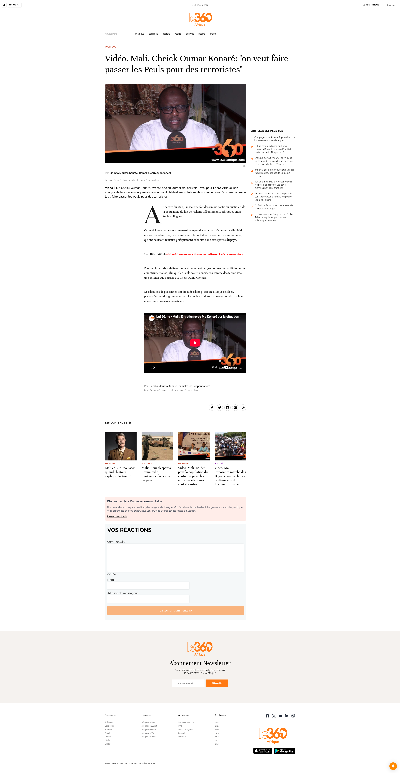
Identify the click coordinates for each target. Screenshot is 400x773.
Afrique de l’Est (148, 733)
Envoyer (217, 683)
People (178, 34)
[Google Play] (284, 750)
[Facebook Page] (267, 715)
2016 (217, 744)
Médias (201, 34)
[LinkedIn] (287, 715)
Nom (110, 579)
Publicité (182, 737)
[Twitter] (274, 715)
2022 (217, 722)
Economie (153, 34)
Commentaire (116, 541)
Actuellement (111, 34)
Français (391, 5)
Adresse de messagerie (123, 593)
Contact (181, 733)
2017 (216, 740)
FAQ (180, 726)
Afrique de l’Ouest (149, 726)
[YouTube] (280, 715)
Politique (139, 34)
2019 (217, 733)
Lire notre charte (117, 516)
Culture (190, 34)
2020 (217, 729)
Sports (213, 34)
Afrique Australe (148, 737)
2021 (216, 726)
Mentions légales (185, 729)
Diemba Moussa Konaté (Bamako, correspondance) (140, 173)
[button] (393, 766)
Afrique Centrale (149, 729)
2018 (217, 737)
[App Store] (262, 750)
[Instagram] (293, 715)
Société (166, 34)
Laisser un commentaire (176, 610)
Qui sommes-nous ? (186, 722)
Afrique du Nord (148, 722)
